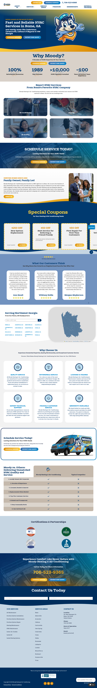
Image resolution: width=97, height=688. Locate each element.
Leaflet (66, 341)
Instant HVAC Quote (32, 37)
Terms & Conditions (17, 684)
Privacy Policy (7, 684)
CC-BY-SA (86, 341)
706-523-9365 (70, 3)
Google (48, 683)
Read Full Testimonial (18, 291)
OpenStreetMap (76, 341)
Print (23, 245)
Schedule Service (52, 2)
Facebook (45, 683)
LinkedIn (51, 683)
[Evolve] (88, 683)
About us (8, 196)
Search (39, 320)
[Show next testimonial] (91, 252)
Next (88, 303)
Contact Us (37, 2)
